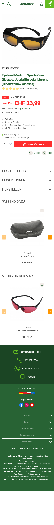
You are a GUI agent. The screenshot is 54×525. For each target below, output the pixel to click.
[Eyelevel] (10, 69)
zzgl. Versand (24, 109)
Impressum (38, 448)
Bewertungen (14, 180)
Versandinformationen (42, 471)
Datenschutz (24, 448)
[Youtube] (32, 405)
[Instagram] (27, 405)
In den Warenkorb (36, 144)
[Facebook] (21, 405)
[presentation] (4, 237)
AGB (14, 448)
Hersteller (12, 189)
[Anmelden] (41, 4)
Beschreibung (14, 171)
